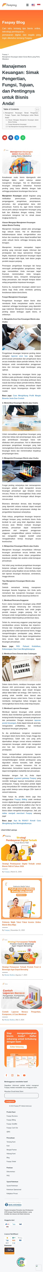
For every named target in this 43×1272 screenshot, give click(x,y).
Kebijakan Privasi (12, 1193)
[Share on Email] (4, 137)
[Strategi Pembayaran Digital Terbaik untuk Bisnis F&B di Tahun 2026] (21, 854)
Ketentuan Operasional (14, 1189)
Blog (8, 1157)
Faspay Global (11, 1161)
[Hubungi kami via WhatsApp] (38, 1267)
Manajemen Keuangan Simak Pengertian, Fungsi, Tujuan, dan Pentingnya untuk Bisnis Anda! (21, 115)
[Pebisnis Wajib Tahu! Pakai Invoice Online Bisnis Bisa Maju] (21, 906)
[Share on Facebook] (10, 137)
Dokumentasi (11, 1171)
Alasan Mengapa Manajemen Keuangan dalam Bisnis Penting (23, 121)
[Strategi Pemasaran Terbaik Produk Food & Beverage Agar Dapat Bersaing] (21, 957)
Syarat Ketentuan (12, 1186)
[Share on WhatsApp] (22, 137)
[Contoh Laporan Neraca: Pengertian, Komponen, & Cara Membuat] (21, 1002)
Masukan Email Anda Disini (13, 1091)
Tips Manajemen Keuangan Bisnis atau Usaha (22, 126)
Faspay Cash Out (12, 1128)
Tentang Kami (11, 1142)
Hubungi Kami (11, 1153)
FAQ (8, 1175)
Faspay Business (12, 1116)
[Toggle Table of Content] (36, 110)
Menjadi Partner (12, 1150)
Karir (8, 1146)
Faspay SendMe (12, 1124)
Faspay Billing (11, 1120)
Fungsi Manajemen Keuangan (17, 124)
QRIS (8, 1132)
